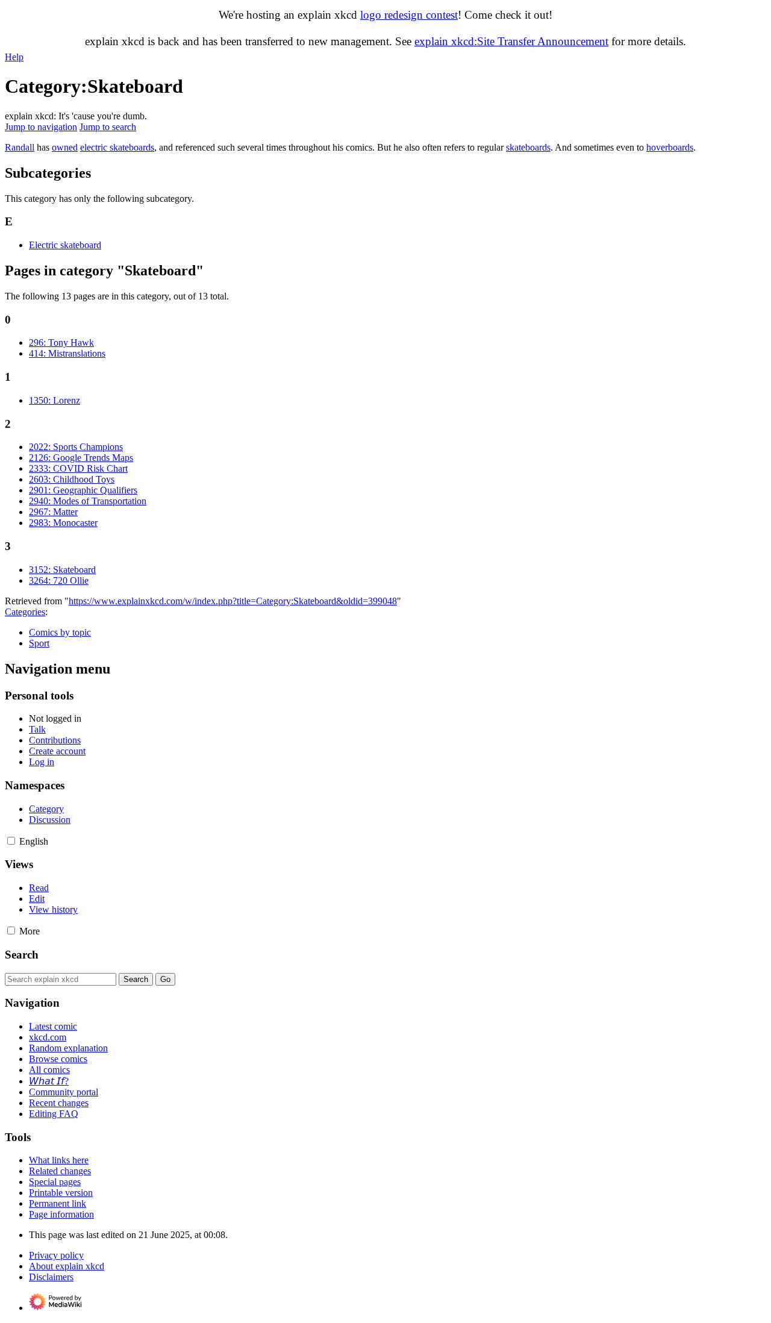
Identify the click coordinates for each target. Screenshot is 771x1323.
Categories (25, 612)
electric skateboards (117, 147)
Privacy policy (56, 1255)
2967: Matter (53, 512)
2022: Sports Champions (76, 447)
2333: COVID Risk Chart (78, 468)
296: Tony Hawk (61, 342)
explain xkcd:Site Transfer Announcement (511, 41)
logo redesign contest (409, 14)
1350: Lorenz (54, 400)
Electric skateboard (65, 245)
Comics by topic (60, 632)
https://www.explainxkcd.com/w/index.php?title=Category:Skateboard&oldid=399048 (233, 601)
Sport (39, 643)
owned (65, 147)
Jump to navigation (41, 127)
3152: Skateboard (62, 570)
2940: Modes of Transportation (87, 501)
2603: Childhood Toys (71, 479)
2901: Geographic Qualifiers (83, 490)
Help (14, 57)
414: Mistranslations (67, 353)
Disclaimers (51, 1277)
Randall (19, 147)
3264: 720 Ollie (59, 580)
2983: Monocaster (63, 523)
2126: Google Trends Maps (81, 457)
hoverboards (669, 147)
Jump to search (108, 127)
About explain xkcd (66, 1266)
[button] (11, 841)
